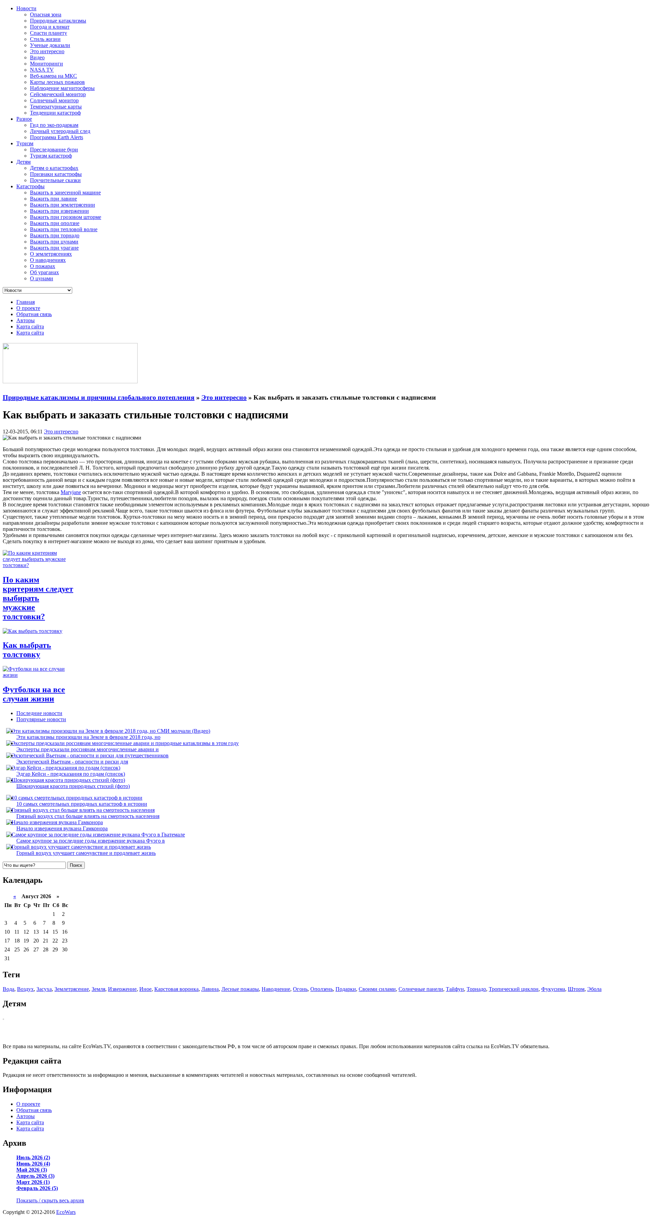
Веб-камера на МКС (53, 76)
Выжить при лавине (53, 199)
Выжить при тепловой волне (63, 229)
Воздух (25, 989)
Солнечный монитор (54, 100)
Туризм (24, 143)
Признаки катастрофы (56, 174)
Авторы (25, 320)
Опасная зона (45, 14)
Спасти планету (48, 33)
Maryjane (71, 492)
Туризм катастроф (51, 156)
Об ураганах (44, 272)
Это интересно (47, 51)
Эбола (594, 989)
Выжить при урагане (54, 248)
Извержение (122, 989)
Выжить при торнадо (54, 235)
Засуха (44, 989)
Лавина (210, 989)
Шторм (576, 989)
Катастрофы (30, 186)
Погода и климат (49, 27)
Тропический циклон (514, 989)
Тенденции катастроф (55, 113)
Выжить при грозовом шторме (65, 217)
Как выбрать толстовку (27, 650)
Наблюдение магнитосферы (62, 88)
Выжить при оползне (54, 223)
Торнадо (476, 989)
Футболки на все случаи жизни (34, 694)
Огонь (300, 989)
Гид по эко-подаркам (54, 125)
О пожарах (42, 266)
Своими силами (377, 989)
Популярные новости (41, 719)
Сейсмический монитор (58, 94)
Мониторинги (46, 63)
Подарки (346, 989)
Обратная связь (34, 314)
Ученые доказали (50, 45)
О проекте (28, 308)
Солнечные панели (421, 989)
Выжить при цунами (54, 241)
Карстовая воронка (176, 989)
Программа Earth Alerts (56, 137)
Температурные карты (56, 106)
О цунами (41, 278)
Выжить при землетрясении (62, 205)
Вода (8, 989)
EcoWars (66, 1212)
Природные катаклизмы (58, 21)
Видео (37, 57)
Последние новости (39, 713)
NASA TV (42, 70)
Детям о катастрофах (54, 168)
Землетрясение (71, 989)
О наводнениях (48, 260)
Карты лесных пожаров (57, 82)
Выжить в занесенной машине (65, 192)
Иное (145, 989)
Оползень (321, 989)
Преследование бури (54, 149)
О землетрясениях (51, 254)
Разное (24, 119)
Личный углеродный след (60, 131)
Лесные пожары (240, 989)
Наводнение (276, 989)
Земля (98, 989)
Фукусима (553, 989)
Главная (25, 302)
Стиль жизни (45, 39)
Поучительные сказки (55, 180)
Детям (23, 162)
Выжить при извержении (59, 211)
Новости (26, 8)
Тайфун (455, 989)
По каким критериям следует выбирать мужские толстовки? (38, 598)
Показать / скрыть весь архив (50, 1200)
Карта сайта (30, 326)
